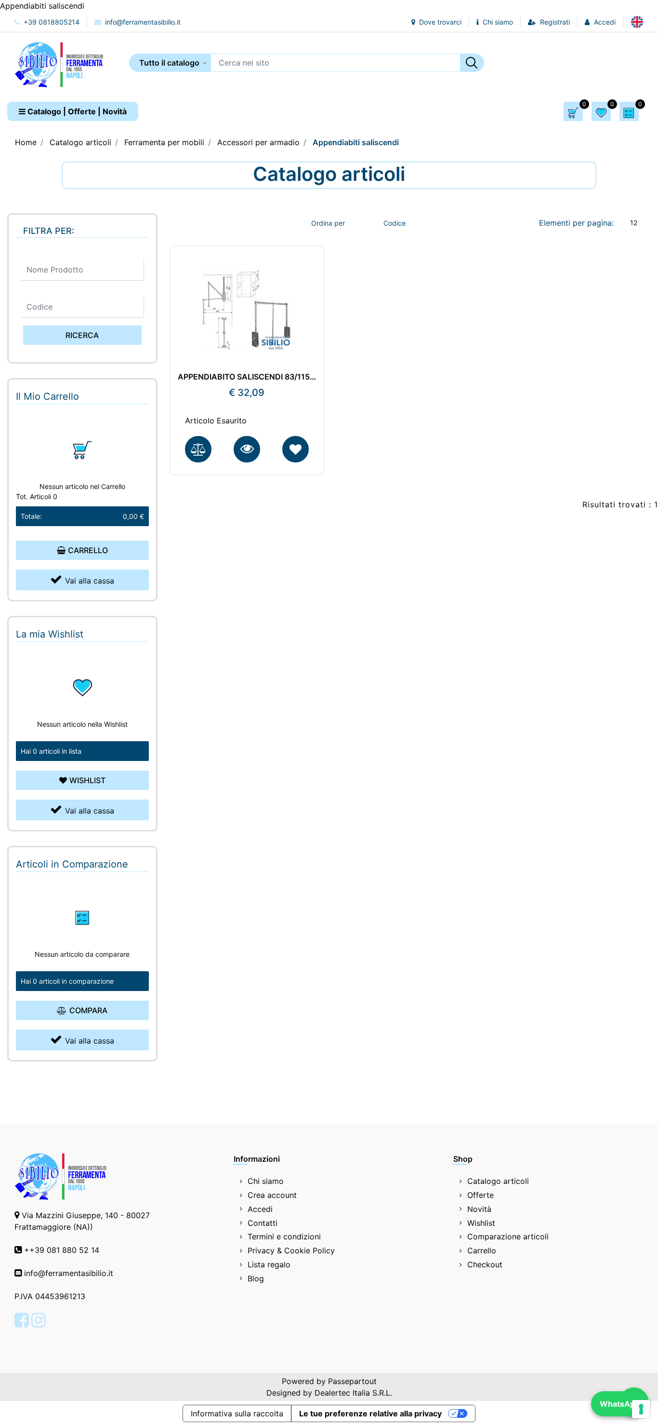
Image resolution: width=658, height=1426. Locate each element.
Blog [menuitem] (256, 1278)
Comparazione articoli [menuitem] (508, 1236)
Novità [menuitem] (479, 1209)
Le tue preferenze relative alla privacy (370, 1413)
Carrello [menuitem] (481, 1250)
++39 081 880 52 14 (61, 1250)
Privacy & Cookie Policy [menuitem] (291, 1250)
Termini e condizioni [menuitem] (284, 1236)
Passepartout (352, 1381)
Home (26, 142)
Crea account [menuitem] (272, 1195)
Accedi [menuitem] (260, 1209)
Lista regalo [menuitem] (269, 1264)
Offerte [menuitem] (480, 1195)
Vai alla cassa (89, 580)
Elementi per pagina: (576, 223)
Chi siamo (497, 22)
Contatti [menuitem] (262, 1223)
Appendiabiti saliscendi (356, 142)
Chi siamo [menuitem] (266, 1181)
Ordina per (328, 223)
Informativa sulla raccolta (237, 1413)
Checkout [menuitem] (484, 1264)
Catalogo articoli (80, 142)
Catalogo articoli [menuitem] (498, 1181)
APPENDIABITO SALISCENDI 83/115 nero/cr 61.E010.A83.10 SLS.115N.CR (247, 376)
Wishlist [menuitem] (481, 1223)
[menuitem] (637, 22)
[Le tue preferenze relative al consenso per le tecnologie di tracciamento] (641, 1409)
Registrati (555, 22)
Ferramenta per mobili (164, 142)
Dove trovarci (439, 22)
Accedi (605, 22)
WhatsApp (620, 1404)
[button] (472, 63)
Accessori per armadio (258, 142)
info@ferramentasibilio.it (142, 22)
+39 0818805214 (50, 22)
